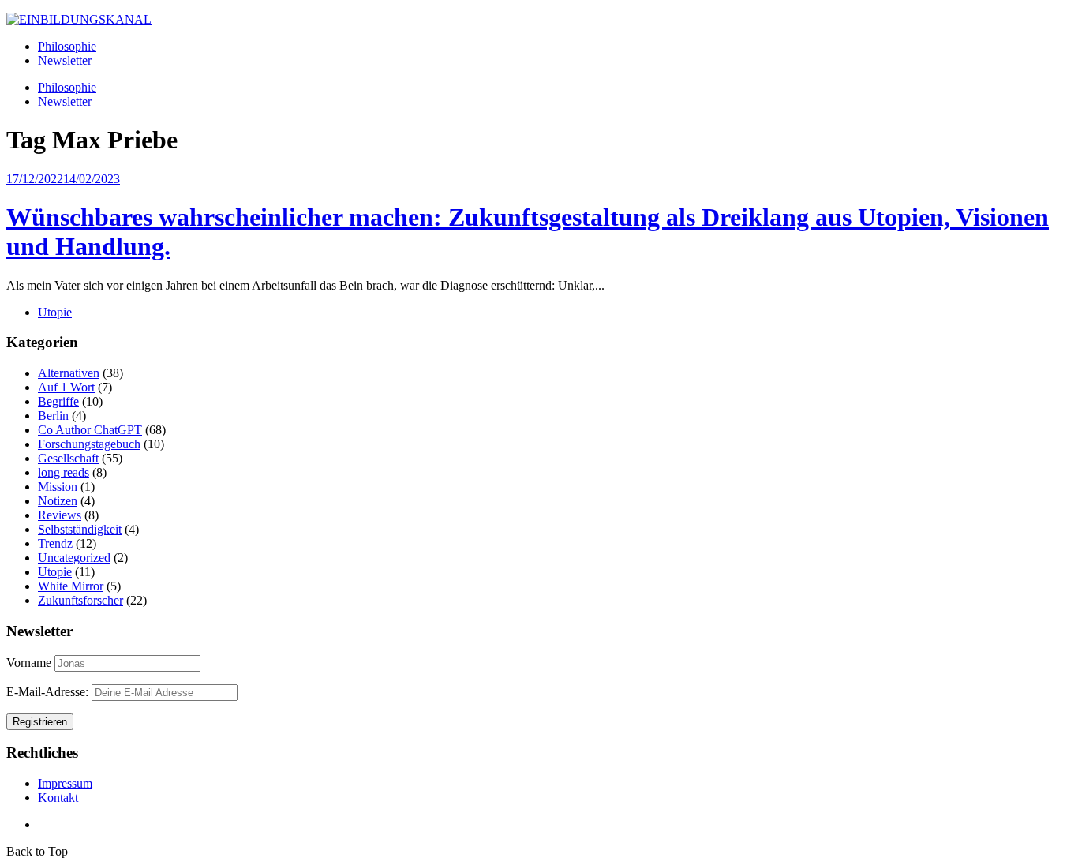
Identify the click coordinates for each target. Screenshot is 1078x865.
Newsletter (65, 60)
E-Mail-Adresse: (49, 691)
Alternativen (68, 373)
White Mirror (70, 586)
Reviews (59, 515)
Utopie (55, 312)
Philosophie (67, 46)
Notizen (57, 500)
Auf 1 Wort (66, 387)
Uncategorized (74, 557)
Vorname (28, 662)
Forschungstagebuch (89, 444)
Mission (57, 486)
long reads (63, 472)
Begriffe (58, 401)
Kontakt (58, 797)
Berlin (53, 415)
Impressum (65, 783)
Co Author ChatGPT (90, 429)
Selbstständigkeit (80, 529)
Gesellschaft (68, 458)
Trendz (55, 543)
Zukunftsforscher (80, 600)
